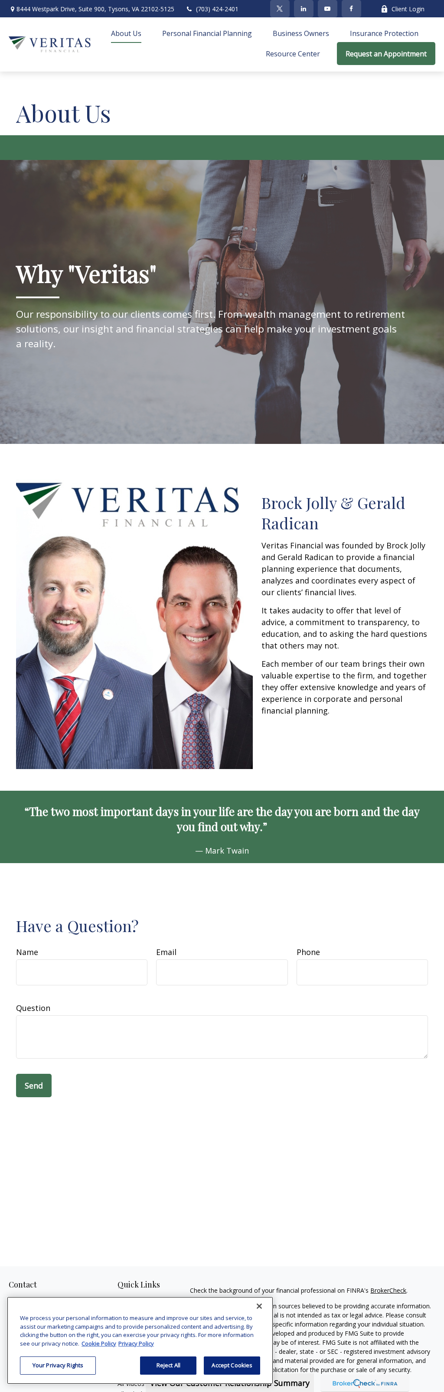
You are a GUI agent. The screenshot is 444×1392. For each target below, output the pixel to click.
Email (166, 952)
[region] (140, 1340)
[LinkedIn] (303, 8)
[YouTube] (327, 8)
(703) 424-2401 (217, 9)
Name (27, 952)
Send (34, 1085)
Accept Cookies (232, 1365)
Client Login (408, 9)
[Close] (259, 1306)
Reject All (168, 1365)
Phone (308, 952)
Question (33, 1008)
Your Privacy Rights (58, 1365)
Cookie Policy (99, 1343)
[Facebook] (351, 8)
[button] (126, 33)
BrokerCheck (388, 1290)
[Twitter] (280, 8)
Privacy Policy (136, 1343)
